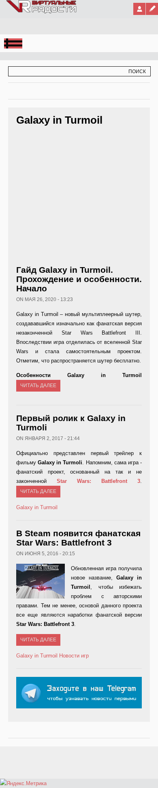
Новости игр (74, 656)
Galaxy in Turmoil (37, 507)
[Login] (139, 9)
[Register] (152, 9)
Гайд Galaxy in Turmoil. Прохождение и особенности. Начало (79, 279)
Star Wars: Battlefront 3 (98, 481)
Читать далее (38, 385)
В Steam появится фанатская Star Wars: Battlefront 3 (78, 538)
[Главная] (41, 12)
